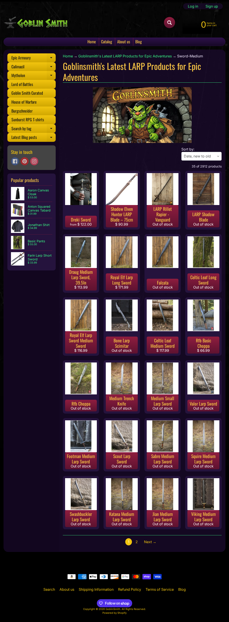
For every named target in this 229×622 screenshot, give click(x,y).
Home (91, 41)
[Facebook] (15, 161)
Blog (138, 41)
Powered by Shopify (114, 612)
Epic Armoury (33, 58)
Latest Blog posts (33, 138)
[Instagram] (34, 161)
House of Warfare (24, 102)
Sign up (212, 6)
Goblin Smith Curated (27, 93)
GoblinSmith (113, 609)
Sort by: (187, 149)
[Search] (169, 22)
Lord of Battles (22, 84)
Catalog (106, 41)
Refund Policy (129, 589)
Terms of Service (160, 589)
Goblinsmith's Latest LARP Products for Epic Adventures (125, 56)
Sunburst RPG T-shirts (27, 119)
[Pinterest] (25, 161)
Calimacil (33, 67)
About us (123, 41)
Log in (193, 6)
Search (49, 589)
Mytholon (33, 76)
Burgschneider (22, 111)
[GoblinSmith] (35, 22)
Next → (150, 542)
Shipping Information (96, 589)
